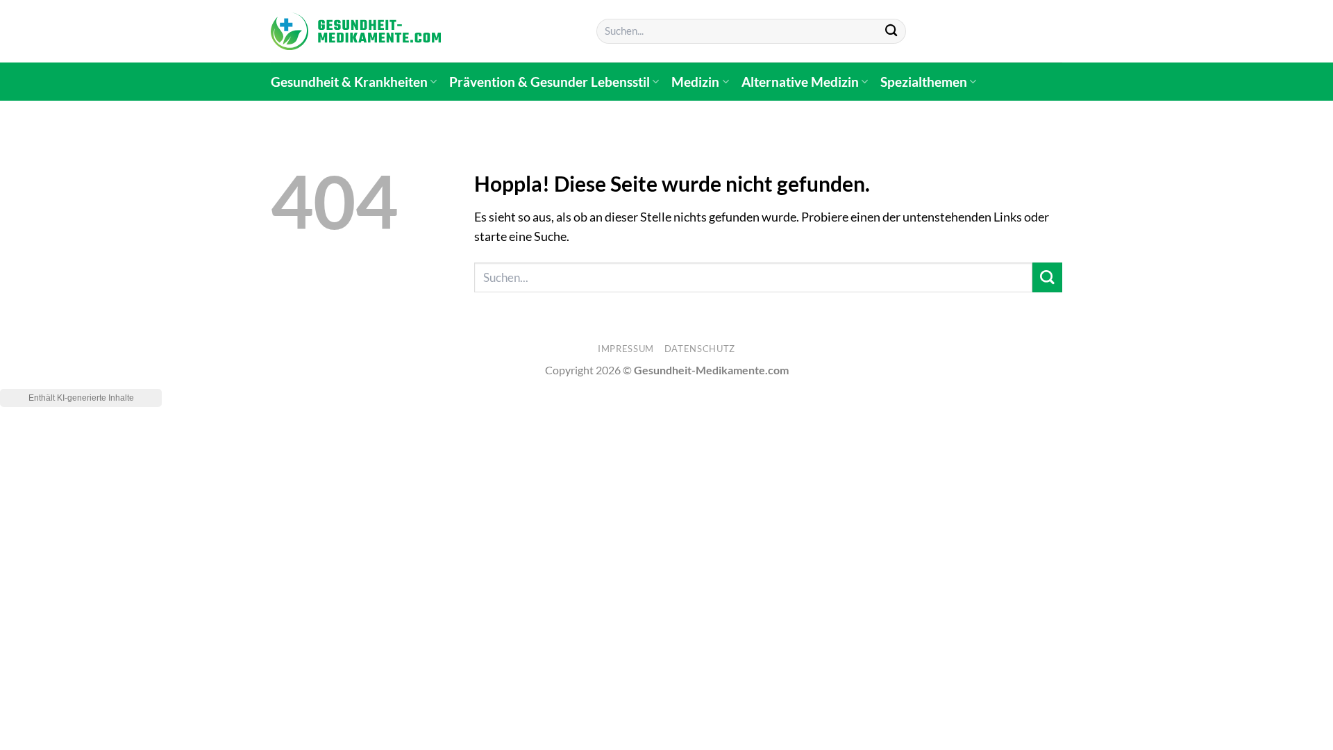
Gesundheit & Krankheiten (349, 82)
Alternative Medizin (800, 82)
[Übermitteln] (891, 31)
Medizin (695, 82)
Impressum (626, 348)
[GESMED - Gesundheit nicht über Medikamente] (356, 31)
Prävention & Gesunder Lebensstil (549, 82)
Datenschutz (699, 348)
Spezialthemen (923, 82)
